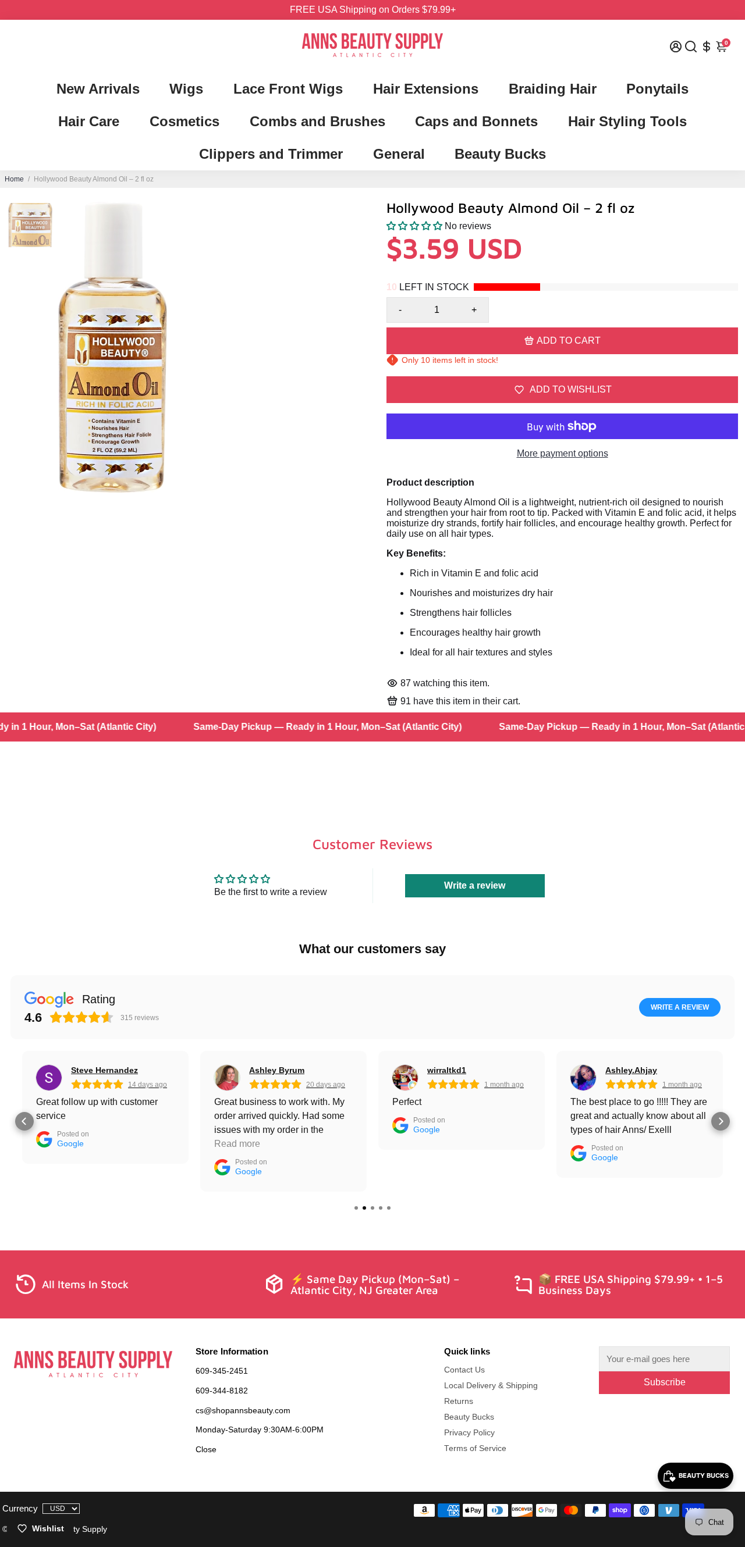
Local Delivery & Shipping (491, 1385)
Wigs (186, 89)
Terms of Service (475, 1448)
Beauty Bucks (500, 154)
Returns (458, 1401)
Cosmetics (184, 121)
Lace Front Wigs (288, 89)
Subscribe (665, 1382)
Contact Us (464, 1370)
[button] (414, 226)
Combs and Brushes (317, 121)
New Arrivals (98, 89)
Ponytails (657, 89)
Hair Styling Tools (627, 121)
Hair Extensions (425, 89)
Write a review (474, 885)
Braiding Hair (553, 89)
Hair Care (88, 121)
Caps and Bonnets (476, 121)
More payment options (562, 453)
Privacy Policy (469, 1432)
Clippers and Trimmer (271, 154)
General (399, 154)
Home (14, 179)
